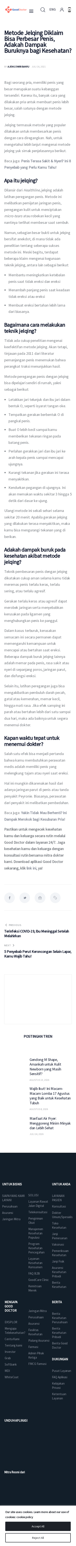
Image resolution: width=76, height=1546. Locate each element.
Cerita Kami (12, 1339)
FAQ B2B (34, 1273)
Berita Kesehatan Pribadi (59, 1332)
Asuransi (7, 1213)
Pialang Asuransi (38, 1340)
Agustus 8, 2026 (39, 1109)
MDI (7, 1371)
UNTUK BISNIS (12, 1184)
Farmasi (33, 1347)
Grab (8, 1358)
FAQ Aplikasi (59, 1377)
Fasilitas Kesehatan (35, 1332)
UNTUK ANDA (61, 1184)
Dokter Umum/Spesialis (62, 1215)
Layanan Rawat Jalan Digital (38, 1203)
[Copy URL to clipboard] (55, 898)
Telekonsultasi (37, 1212)
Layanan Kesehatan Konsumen (35, 1263)
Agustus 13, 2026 (39, 1079)
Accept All (38, 1526)
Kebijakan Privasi (58, 1385)
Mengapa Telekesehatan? (15, 1330)
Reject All (38, 1538)
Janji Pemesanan (59, 1236)
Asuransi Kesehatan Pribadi (59, 1272)
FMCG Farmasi (37, 1364)
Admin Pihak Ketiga (36, 1355)
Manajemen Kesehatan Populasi (35, 1233)
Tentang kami (13, 1345)
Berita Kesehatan (59, 1285)
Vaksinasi (58, 1244)
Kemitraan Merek (35, 1288)
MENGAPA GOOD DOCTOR (11, 1306)
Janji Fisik (58, 1261)
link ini (31, 868)
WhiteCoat (12, 1377)
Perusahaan (10, 1206)
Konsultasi (59, 1206)
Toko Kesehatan (59, 1225)
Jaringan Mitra (11, 1219)
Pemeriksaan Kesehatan (60, 1253)
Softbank (11, 1364)
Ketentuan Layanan (59, 1396)
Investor (10, 1352)
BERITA (57, 1302)
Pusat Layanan (61, 1371)
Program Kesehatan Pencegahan (36, 1248)
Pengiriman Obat (35, 1220)
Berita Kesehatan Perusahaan (59, 1318)
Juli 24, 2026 (36, 1134)
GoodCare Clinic (38, 1280)
